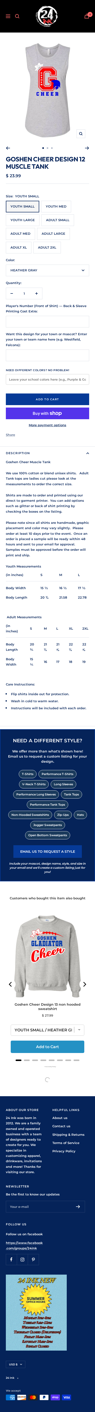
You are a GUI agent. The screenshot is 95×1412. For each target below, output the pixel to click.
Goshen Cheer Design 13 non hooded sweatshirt (48, 1006)
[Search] (17, 16)
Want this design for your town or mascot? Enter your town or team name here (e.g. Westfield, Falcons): (46, 339)
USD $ (13, 1364)
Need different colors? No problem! (37, 370)
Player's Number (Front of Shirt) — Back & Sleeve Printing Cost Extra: (46, 308)
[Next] (87, 148)
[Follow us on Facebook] (11, 1259)
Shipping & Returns (68, 1134)
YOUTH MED (56, 206)
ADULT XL (18, 247)
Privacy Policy (64, 1151)
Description (18, 453)
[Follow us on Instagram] (22, 1259)
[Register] (78, 1206)
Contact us (61, 1126)
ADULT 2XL (47, 247)
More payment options (47, 425)
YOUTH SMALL (22, 206)
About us (59, 1118)
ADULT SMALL (57, 220)
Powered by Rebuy (47, 1066)
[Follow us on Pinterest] (33, 1259)
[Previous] (8, 148)
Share (10, 435)
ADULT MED (20, 233)
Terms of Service (65, 1143)
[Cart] (86, 16)
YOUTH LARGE (22, 220)
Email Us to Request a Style (47, 851)
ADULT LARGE (53, 233)
